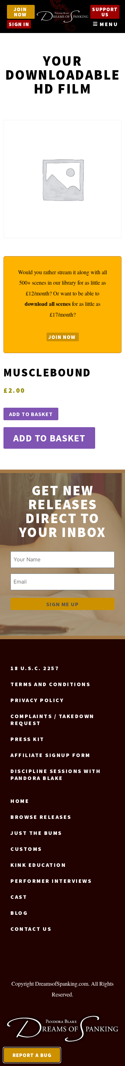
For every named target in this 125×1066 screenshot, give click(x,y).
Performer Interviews (51, 880)
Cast (18, 896)
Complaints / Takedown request (52, 719)
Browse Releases (41, 816)
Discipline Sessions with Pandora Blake (55, 774)
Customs (26, 848)
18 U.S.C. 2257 (34, 668)
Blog (19, 912)
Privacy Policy (37, 700)
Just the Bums (36, 832)
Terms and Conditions (50, 684)
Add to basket (31, 413)
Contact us (30, 928)
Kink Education (38, 864)
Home (19, 800)
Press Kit (27, 738)
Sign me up (62, 604)
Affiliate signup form (50, 754)
